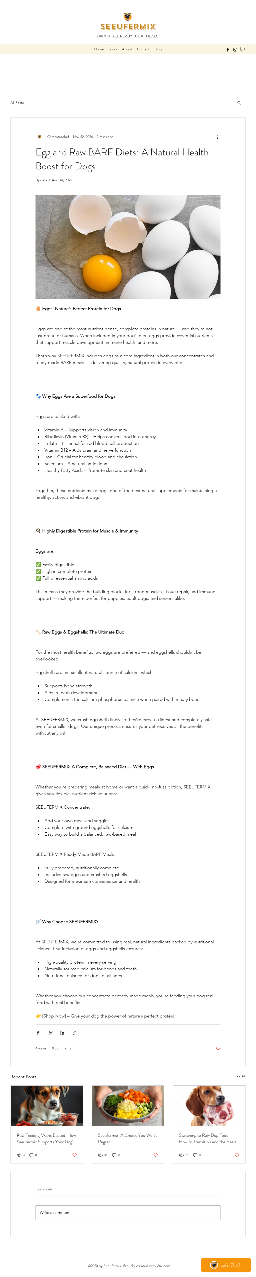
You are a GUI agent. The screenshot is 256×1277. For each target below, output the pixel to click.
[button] (243, 49)
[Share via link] (74, 1032)
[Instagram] (235, 49)
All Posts (17, 102)
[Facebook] (227, 49)
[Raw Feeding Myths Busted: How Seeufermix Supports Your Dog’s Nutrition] (47, 1106)
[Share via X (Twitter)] (50, 1032)
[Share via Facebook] (38, 1032)
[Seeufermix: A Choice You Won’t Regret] (128, 1106)
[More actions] (217, 137)
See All (240, 1076)
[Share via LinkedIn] (62, 1032)
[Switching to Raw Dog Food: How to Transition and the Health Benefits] (209, 1106)
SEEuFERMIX (128, 27)
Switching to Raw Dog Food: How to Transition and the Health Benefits (208, 1138)
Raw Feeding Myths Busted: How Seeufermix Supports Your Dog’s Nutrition (46, 1138)
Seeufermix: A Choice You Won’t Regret (127, 1138)
